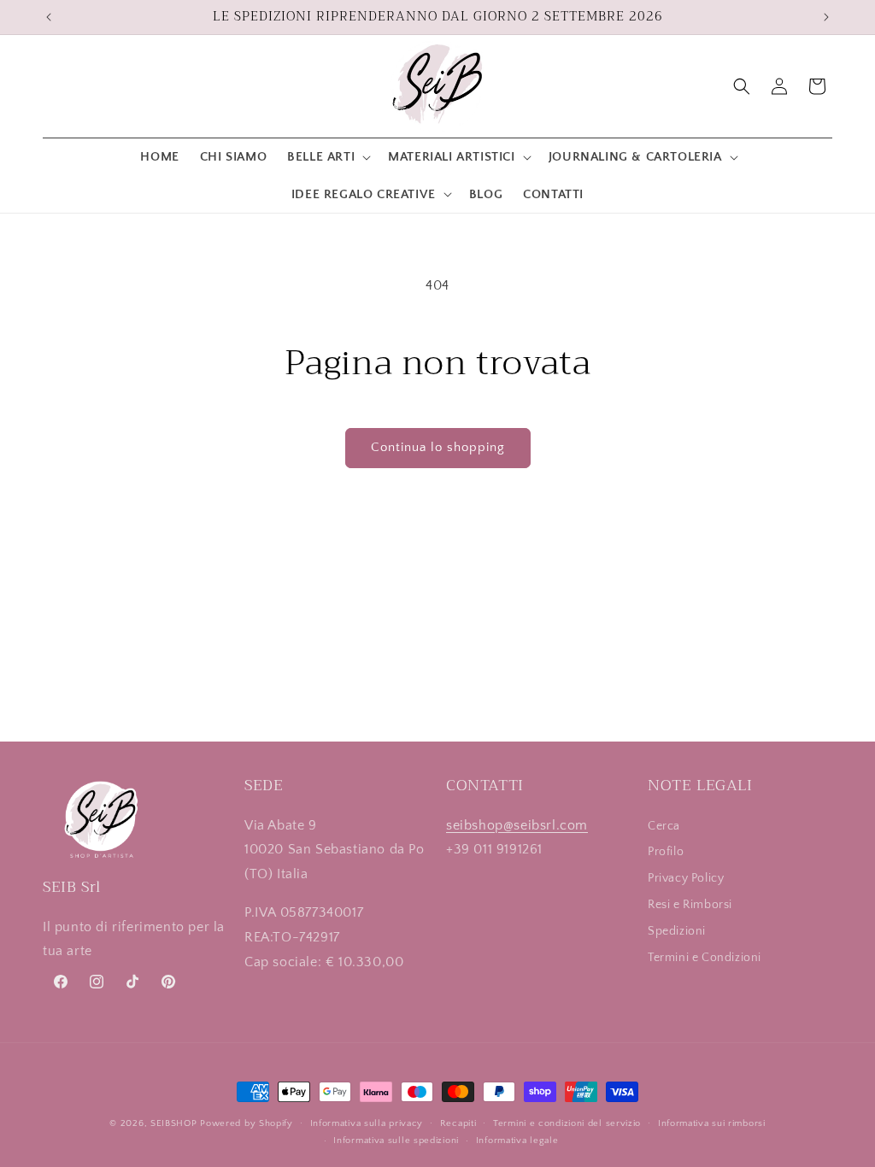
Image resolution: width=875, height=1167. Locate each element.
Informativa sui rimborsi (712, 1123)
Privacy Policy (686, 878)
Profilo (666, 852)
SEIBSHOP (173, 1123)
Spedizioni (677, 931)
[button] (327, 157)
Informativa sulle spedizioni (396, 1140)
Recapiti (458, 1123)
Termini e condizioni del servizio (567, 1123)
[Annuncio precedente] (49, 17)
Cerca (664, 826)
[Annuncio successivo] (826, 17)
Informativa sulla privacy (367, 1123)
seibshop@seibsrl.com (517, 825)
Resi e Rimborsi (690, 905)
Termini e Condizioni (704, 958)
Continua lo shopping (438, 447)
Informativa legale (517, 1140)
